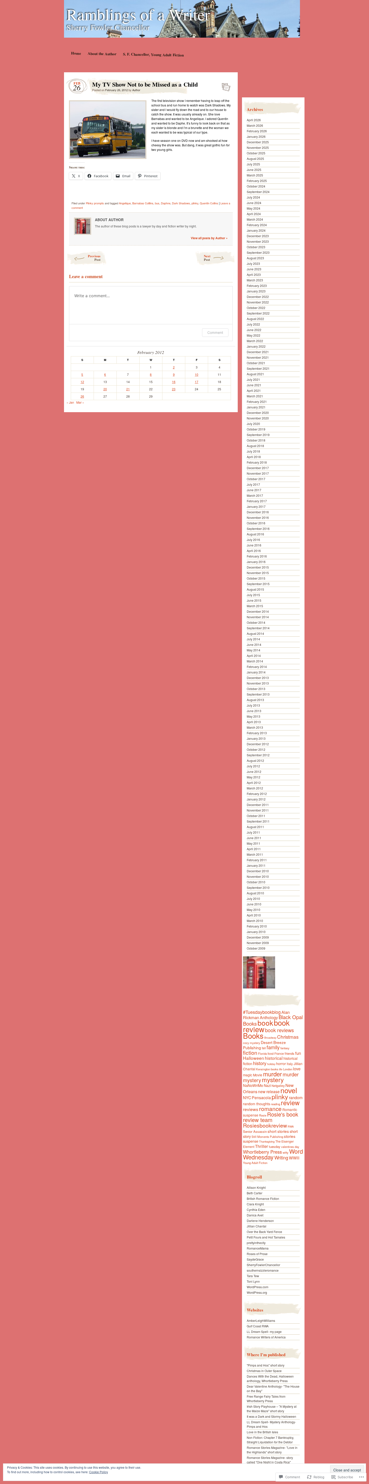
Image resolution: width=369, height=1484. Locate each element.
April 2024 (254, 214)
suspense (250, 1141)
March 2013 (255, 727)
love (296, 1069)
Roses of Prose (257, 1254)
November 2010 (258, 876)
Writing (281, 1157)
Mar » (80, 402)
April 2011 (254, 849)
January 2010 (256, 932)
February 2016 (257, 556)
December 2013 (258, 677)
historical (274, 1058)
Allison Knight (256, 1187)
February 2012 (257, 793)
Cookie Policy (98, 1472)
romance (270, 1108)
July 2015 (253, 595)
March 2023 (255, 280)
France (279, 1053)
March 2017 (255, 495)
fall (264, 1048)
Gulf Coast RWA (258, 1326)
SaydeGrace (255, 1259)
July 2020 (253, 423)
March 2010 (255, 920)
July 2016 (253, 539)
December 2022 (258, 296)
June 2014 (254, 644)
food (271, 1053)
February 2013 (257, 733)
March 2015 (255, 606)
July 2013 (253, 705)
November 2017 (258, 473)
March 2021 (255, 396)
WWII (294, 1158)
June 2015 (254, 600)
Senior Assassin (255, 1131)
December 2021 (258, 352)
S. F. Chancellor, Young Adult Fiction (153, 54)
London (287, 1069)
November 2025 (258, 147)
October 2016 (256, 523)
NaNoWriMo (253, 1085)
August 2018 (255, 446)
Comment (215, 332)
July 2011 (253, 832)
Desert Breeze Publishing (264, 1044)
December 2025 (258, 142)
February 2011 (257, 860)
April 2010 (254, 915)
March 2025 (255, 175)
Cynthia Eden (256, 1209)
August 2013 (255, 700)
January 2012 (256, 799)
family (273, 1047)
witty (285, 1152)
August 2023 (255, 258)
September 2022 (258, 313)
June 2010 (254, 904)
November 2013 (258, 683)
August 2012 (255, 760)
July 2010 (253, 898)
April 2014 (254, 655)
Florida (262, 1054)
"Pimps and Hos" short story (265, 1365)
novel (288, 1090)
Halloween (253, 1058)
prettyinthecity (256, 1243)
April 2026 (254, 120)
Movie (257, 1074)
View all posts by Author (209, 238)
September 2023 (258, 252)
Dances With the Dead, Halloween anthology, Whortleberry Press (270, 1378)
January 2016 (256, 562)
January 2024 (256, 230)
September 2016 (258, 528)
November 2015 (258, 573)
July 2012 (253, 766)
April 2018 (254, 457)
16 (173, 382)
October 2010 (256, 882)
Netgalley (278, 1085)
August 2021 (255, 374)
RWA (291, 1126)
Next (207, 258)
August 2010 (255, 893)
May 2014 (253, 650)
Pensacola (261, 1097)
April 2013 (254, 722)
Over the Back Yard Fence (264, 1231)
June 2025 (254, 169)
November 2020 (258, 418)
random (295, 1097)
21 (128, 389)
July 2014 (253, 639)
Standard (224, 85)
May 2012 (253, 777)
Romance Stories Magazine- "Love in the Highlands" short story (272, 1449)
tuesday (274, 1146)
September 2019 (258, 434)
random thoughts (256, 1103)
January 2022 (256, 346)
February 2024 (257, 225)
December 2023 (258, 236)
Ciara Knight (255, 1204)
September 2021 (258, 368)
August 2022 (255, 319)
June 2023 (254, 269)
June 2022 (254, 330)
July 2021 (253, 379)
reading (275, 1104)
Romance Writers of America (266, 1337)
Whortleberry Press (262, 1151)
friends (289, 1053)
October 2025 (256, 153)
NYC (247, 1097)
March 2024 (255, 219)
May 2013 (253, 716)
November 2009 (258, 943)
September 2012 (258, 755)
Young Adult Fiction (255, 1163)
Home (76, 53)
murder (272, 1073)
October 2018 (256, 440)
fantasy (284, 1048)
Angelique (125, 203)
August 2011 (255, 827)
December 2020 (258, 412)
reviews (250, 1109)
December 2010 (258, 871)
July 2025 (253, 164)
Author (136, 90)
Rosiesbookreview (265, 1125)
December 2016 (258, 512)
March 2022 (255, 341)
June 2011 (254, 838)
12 (82, 382)
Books (253, 1035)
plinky (195, 203)
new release (269, 1091)
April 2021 (254, 390)
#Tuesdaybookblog (262, 1012)
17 (196, 382)
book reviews (279, 1030)
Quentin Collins (209, 203)
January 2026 (256, 136)
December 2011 (258, 804)
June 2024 (254, 203)
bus (157, 203)
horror (281, 1063)
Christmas (287, 1036)
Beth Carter (254, 1193)
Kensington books (267, 1069)
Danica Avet (255, 1215)
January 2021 (256, 407)
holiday (271, 1064)
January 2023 (256, 291)
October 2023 (256, 247)
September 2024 (258, 192)
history (259, 1063)
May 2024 (253, 208)
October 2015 (256, 578)
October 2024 (256, 186)
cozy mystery (251, 1043)
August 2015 (255, 589)
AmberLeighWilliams (261, 1320)
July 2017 (253, 484)
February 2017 (257, 501)
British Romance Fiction (263, 1198)
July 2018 (253, 451)
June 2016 (254, 545)
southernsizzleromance (263, 1270)
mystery (273, 1079)
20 (105, 389)
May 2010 (253, 909)
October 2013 (256, 689)
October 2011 (256, 816)
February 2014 (257, 666)
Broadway (270, 1037)
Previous (94, 258)
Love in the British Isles (262, 1432)
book (265, 1023)
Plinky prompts (95, 203)
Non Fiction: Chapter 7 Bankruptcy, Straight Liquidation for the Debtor (270, 1439)
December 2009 (258, 937)
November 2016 (258, 517)
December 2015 (258, 567)
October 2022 (256, 307)
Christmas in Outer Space (264, 1371)
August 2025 (255, 158)
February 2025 (257, 180)
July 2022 (253, 324)
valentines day (290, 1147)
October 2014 (256, 622)
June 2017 (254, 490)
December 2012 (258, 744)
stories (289, 1136)
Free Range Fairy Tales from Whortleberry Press (266, 1398)
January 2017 (256, 506)
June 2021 (254, 385)
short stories (278, 1131)
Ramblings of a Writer (138, 14)
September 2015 (258, 584)
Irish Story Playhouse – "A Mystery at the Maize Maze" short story (271, 1408)
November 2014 (258, 617)
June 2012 (254, 771)
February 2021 (257, 401)
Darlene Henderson (260, 1220)
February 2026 (257, 131)
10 (196, 374)
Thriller (261, 1146)
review (290, 1102)
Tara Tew (253, 1276)
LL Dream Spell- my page (264, 1331)
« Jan (70, 402)
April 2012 (254, 782)
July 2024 (253, 197)
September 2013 (258, 694)
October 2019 (256, 429)
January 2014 (256, 672)
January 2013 (256, 738)
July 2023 (253, 263)
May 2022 (253, 335)
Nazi (267, 1085)
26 (82, 396)
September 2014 (258, 628)
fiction (250, 1052)
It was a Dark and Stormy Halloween (271, 1416)
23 (173, 389)
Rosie (262, 1115)
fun (298, 1053)
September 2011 (258, 821)
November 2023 (258, 241)
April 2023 (254, 274)
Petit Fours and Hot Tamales (266, 1237)
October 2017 (256, 479)
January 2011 (256, 865)
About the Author (101, 53)
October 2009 (256, 948)
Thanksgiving (267, 1141)
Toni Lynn (253, 1281)
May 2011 (253, 843)
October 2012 (256, 749)
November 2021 (258, 357)
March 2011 (255, 854)
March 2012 (255, 788)
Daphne (165, 203)
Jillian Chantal (256, 1226)
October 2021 (256, 363)
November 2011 (258, 810)
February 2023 (257, 285)
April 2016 (254, 550)
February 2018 (257, 462)
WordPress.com (257, 1287)
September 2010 (258, 887)
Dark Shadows (181, 203)
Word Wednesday (273, 1154)
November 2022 (258, 302)
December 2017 (258, 468)
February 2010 (257, 926)
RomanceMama (258, 1248)
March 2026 (255, 125)
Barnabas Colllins (142, 203)
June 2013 (254, 711)
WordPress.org (257, 1292)
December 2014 (258, 611)
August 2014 (255, 633)
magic (247, 1074)
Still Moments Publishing (267, 1137)
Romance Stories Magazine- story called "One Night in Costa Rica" (270, 1459)
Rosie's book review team (270, 1117)
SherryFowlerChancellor (263, 1265)
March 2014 (255, 661)
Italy (290, 1063)
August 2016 (255, 534)
